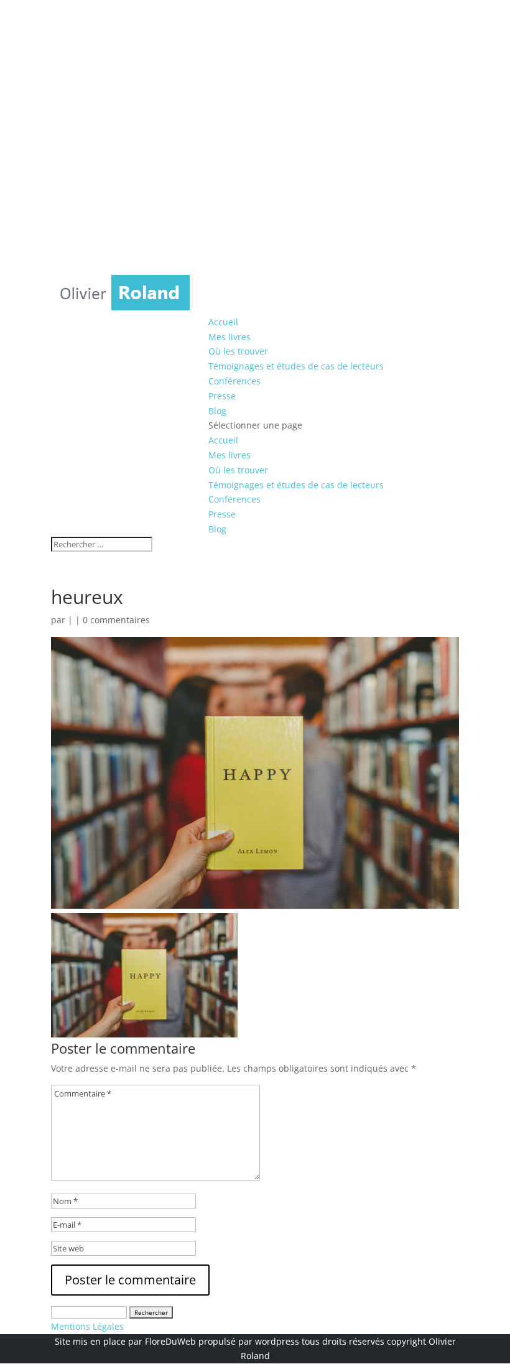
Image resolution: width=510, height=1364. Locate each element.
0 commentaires (116, 620)
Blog (217, 411)
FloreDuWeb (170, 1341)
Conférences (234, 381)
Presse (222, 396)
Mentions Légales (87, 1326)
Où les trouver (238, 351)
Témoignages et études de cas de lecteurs (296, 366)
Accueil (223, 322)
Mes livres (229, 337)
